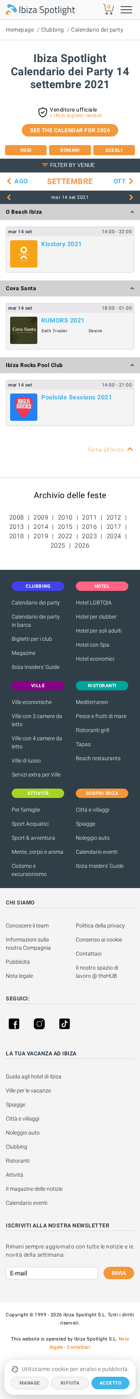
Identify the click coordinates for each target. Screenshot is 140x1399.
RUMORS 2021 (63, 320)
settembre (70, 181)
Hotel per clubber (96, 617)
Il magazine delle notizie (34, 1189)
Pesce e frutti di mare (101, 716)
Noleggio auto (93, 838)
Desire (95, 330)
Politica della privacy (100, 925)
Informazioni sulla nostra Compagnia (28, 943)
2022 (65, 536)
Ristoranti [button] (102, 685)
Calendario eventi (96, 852)
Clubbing (52, 30)
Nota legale (19, 976)
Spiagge (85, 824)
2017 (114, 526)
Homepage (20, 30)
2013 (16, 526)
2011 (89, 517)
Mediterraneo (92, 702)
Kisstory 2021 (61, 244)
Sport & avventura (33, 838)
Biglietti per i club (32, 639)
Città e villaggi (92, 810)
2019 (40, 536)
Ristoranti (18, 1161)
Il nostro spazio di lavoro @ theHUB (97, 972)
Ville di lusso (26, 760)
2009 (40, 517)
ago (21, 181)
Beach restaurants (98, 758)
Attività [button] (38, 793)
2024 (114, 536)
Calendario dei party (97, 30)
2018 (16, 536)
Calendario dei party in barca (36, 621)
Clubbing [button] (38, 586)
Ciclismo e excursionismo (29, 870)
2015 (65, 526)
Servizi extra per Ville (36, 774)
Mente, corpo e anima (37, 852)
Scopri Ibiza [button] (102, 793)
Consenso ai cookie (99, 939)
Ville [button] (38, 685)
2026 (82, 545)
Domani (70, 150)
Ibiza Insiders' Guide (36, 667)
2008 (16, 517)
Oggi (26, 150)
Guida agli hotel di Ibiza (33, 1076)
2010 (65, 517)
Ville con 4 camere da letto (37, 742)
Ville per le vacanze (28, 1090)
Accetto (111, 1383)
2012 (114, 517)
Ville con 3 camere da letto (37, 720)
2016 (89, 526)
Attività (15, 1175)
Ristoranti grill (92, 730)
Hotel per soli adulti (99, 631)
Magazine (23, 653)
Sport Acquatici (30, 824)
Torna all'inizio (105, 450)
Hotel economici (95, 659)
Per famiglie (26, 810)
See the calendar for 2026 (70, 130)
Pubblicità (18, 962)
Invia (119, 1273)
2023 (89, 536)
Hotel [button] (102, 586)
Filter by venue (72, 165)
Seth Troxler (54, 330)
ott (120, 181)
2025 (58, 545)
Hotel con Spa (92, 645)
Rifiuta (70, 1383)
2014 (40, 526)
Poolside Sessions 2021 (76, 397)
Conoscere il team (27, 925)
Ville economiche (32, 702)
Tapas (83, 744)
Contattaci (89, 953)
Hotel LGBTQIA (94, 602)
